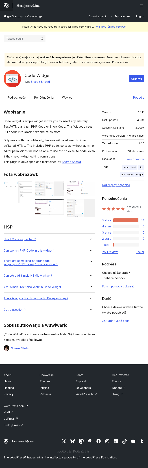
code (126, 167)
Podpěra (138, 97)
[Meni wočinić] (142, 5)
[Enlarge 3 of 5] (59, 204)
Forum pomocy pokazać (118, 286)
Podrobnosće (16, 97)
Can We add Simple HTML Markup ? (28, 275)
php (141, 167)
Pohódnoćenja (44, 97)
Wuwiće (67, 97)
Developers (83, 388)
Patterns (45, 394)
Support (81, 381)
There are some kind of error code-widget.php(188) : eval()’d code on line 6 (31, 262)
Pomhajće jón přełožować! (110, 26)
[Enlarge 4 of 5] (90, 185)
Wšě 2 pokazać (135, 159)
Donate (118, 388)
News (7, 381)
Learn (79, 375)
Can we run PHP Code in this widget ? (29, 250)
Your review (110, 252)
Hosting (9, 388)
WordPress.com (16, 406)
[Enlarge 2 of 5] (59, 185)
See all (140, 252)
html (133, 167)
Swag (117, 394)
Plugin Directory (13, 16)
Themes (45, 381)
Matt (9, 412)
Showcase (47, 375)
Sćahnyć (136, 78)
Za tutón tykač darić (115, 321)
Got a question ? (15, 309)
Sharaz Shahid (40, 81)
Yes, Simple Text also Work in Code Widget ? (34, 287)
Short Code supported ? (20, 239)
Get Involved (120, 375)
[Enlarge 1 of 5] (27, 185)
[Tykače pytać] (41, 38)
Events (116, 381)
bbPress (11, 418)
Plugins (44, 388)
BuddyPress (13, 425)
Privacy (9, 394)
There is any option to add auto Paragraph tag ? (36, 298)
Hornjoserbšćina (23, 441)
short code (127, 174)
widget (139, 174)
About (8, 375)
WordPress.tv (86, 394)
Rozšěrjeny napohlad (116, 185)
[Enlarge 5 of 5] (90, 204)
